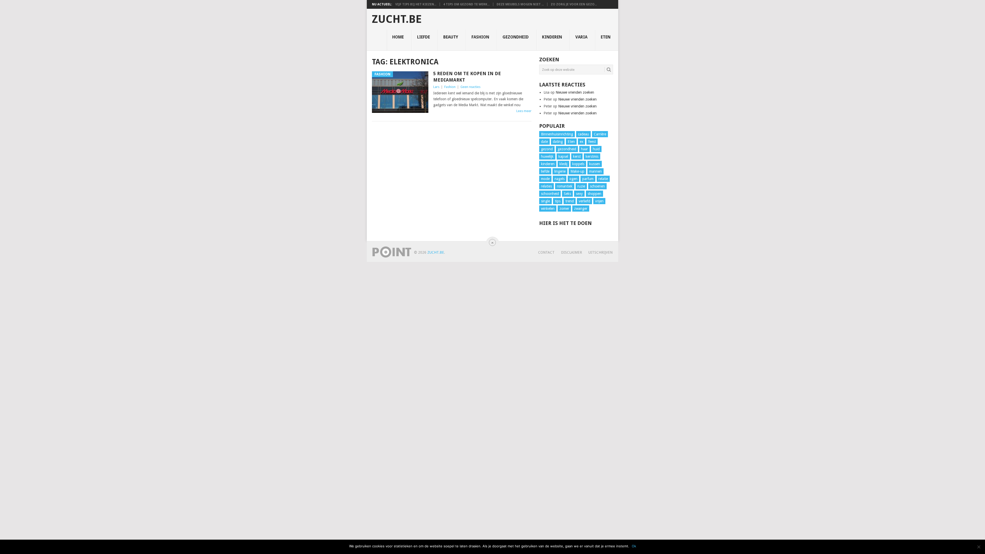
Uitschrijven (600, 252)
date (544, 142)
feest (592, 142)
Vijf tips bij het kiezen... (415, 4)
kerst (577, 156)
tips (557, 201)
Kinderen (552, 37)
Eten (605, 37)
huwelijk (547, 156)
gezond (547, 149)
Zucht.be (397, 19)
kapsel (563, 156)
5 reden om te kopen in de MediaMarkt (467, 77)
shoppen (594, 194)
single (545, 201)
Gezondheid (516, 37)
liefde (545, 171)
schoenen (597, 186)
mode (545, 179)
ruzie (581, 186)
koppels (578, 164)
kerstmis (592, 156)
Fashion (480, 37)
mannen (595, 171)
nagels (560, 179)
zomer (564, 208)
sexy (579, 194)
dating (558, 142)
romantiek (565, 186)
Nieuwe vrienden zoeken (575, 92)
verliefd (584, 201)
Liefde (423, 37)
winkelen (548, 208)
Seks (567, 194)
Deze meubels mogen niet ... (520, 4)
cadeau (583, 134)
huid (596, 149)
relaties (546, 186)
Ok (634, 546)
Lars (436, 87)
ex (581, 142)
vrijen (599, 201)
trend (569, 201)
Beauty (450, 37)
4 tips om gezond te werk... (466, 4)
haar (584, 149)
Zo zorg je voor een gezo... (574, 4)
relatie (603, 179)
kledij (563, 164)
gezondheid (567, 149)
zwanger (580, 208)
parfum (588, 179)
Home (398, 37)
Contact (546, 252)
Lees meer (523, 111)
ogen (573, 179)
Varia (581, 37)
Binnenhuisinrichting (557, 134)
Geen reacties (470, 87)
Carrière (600, 134)
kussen (594, 164)
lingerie (560, 171)
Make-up (577, 171)
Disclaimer (571, 252)
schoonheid (550, 194)
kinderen (548, 164)
